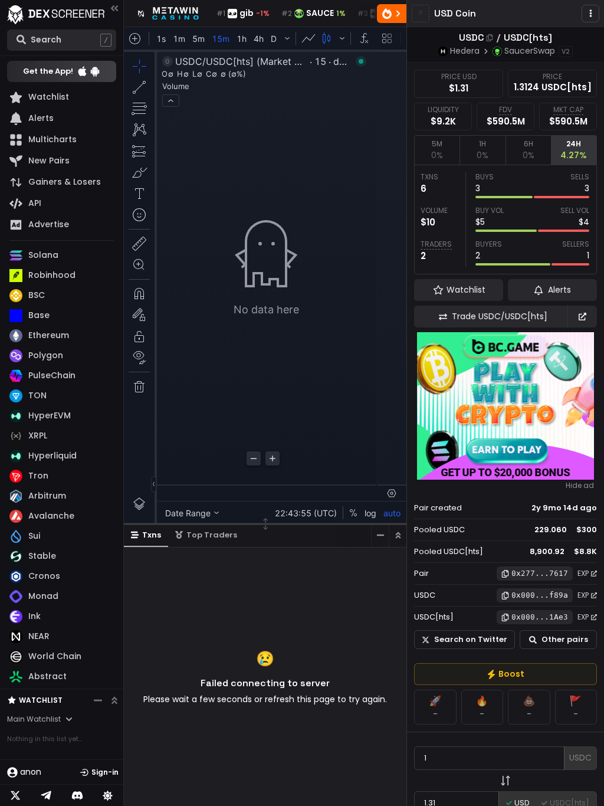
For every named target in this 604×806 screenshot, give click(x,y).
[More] (590, 13)
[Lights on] (108, 795)
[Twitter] (15, 795)
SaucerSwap (529, 51)
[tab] (436, 150)
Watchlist (41, 700)
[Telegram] (46, 795)
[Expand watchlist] (114, 700)
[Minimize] (380, 535)
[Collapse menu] (114, 8)
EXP (583, 573)
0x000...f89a (539, 595)
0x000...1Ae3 (539, 616)
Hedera (465, 51)
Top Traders (211, 534)
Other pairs (564, 639)
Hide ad (580, 485)
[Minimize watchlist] (98, 700)
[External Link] (582, 316)
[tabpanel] (505, 219)
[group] (505, 674)
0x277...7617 (539, 573)
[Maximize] (397, 535)
